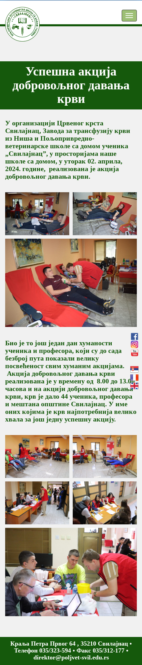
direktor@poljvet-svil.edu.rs (71, 657)
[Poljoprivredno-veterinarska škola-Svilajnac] (17, 15)
